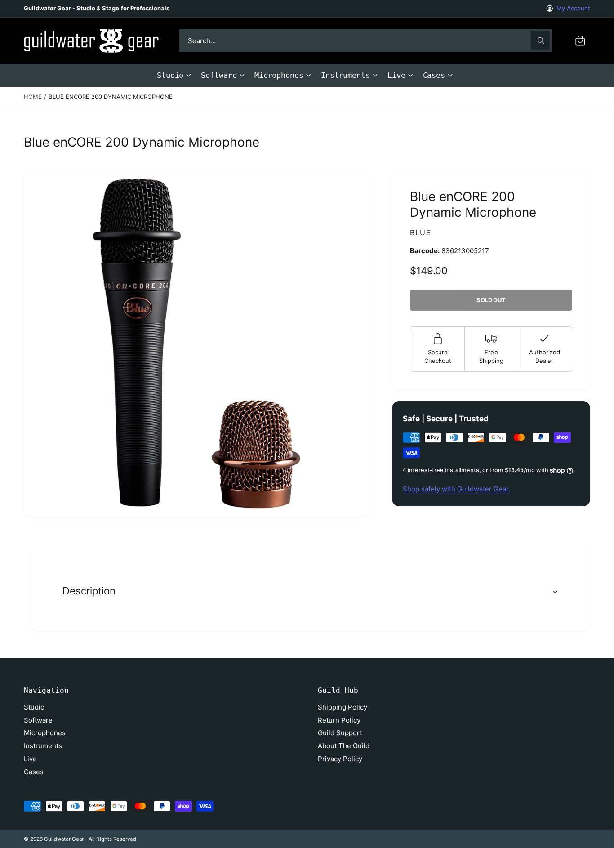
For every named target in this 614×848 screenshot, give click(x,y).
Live (396, 75)
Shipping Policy (342, 707)
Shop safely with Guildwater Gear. (456, 489)
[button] (580, 40)
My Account (573, 8)
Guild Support (340, 732)
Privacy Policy (340, 758)
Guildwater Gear (64, 839)
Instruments (345, 75)
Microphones (278, 75)
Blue (420, 232)
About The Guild (343, 745)
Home (33, 96)
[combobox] (365, 40)
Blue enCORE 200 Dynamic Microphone (111, 96)
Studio (170, 75)
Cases (434, 75)
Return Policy (339, 720)
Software (218, 75)
